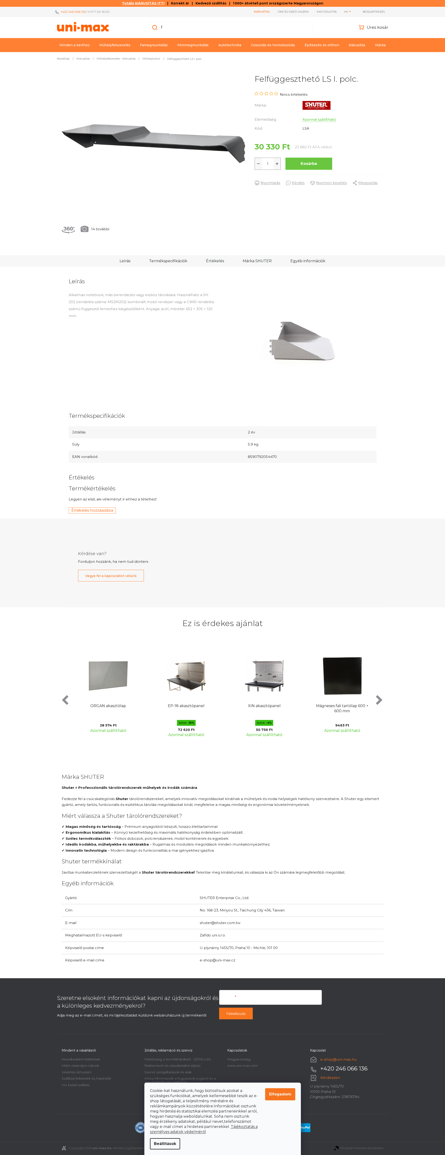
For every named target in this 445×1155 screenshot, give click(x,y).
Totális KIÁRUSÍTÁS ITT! (143, 3)
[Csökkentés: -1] (258, 164)
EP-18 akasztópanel (183, 706)
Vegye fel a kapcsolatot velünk (111, 576)
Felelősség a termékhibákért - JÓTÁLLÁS (177, 1059)
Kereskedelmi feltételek (81, 1059)
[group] (106, 693)
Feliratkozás (236, 1014)
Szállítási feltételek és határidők (86, 1078)
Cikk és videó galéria (293, 11)
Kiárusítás (262, 11)
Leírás (125, 261)
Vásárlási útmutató (77, 1072)
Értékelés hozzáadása (92, 510)
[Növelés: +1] (277, 164)
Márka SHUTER (257, 261)
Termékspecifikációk (168, 261)
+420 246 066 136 (73, 12)
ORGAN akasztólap (105, 706)
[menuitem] (74, 45)
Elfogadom (280, 1094)
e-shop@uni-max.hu (338, 1059)
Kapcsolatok (327, 11)
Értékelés (215, 261)
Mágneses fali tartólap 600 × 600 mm (339, 708)
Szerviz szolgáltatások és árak (168, 1072)
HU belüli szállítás (75, 1085)
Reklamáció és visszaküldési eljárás (172, 1065)
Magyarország (238, 1059)
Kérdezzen (330, 1077)
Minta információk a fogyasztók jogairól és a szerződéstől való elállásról (180, 1080)
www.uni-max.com (242, 1065)
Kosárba (309, 163)
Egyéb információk (307, 261)
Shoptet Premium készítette (362, 1148)
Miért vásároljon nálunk (80, 1065)
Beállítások (165, 1143)
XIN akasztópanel (261, 706)
